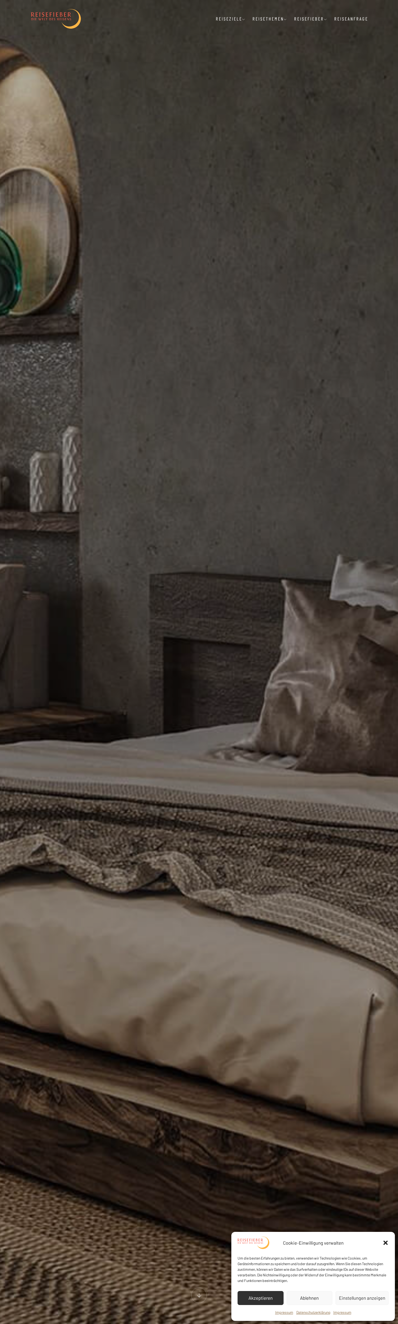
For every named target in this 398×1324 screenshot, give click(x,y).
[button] (385, 1243)
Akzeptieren (260, 1298)
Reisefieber (309, 18)
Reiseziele (229, 18)
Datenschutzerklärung (313, 1312)
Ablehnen (309, 1298)
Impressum (284, 1312)
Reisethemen (268, 18)
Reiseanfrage (351, 18)
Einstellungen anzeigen (362, 1298)
